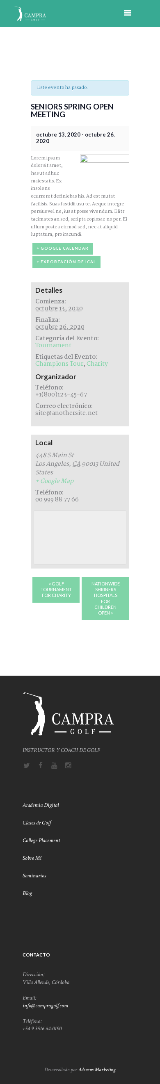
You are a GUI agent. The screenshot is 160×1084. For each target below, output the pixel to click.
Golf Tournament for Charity (56, 589)
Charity (97, 364)
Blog (27, 893)
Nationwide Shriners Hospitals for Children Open (105, 598)
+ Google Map (54, 481)
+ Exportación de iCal (66, 262)
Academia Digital (41, 805)
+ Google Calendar (63, 248)
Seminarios (34, 875)
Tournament (53, 346)
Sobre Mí (33, 858)
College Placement (42, 840)
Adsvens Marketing (97, 1069)
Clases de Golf (37, 823)
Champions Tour (59, 364)
